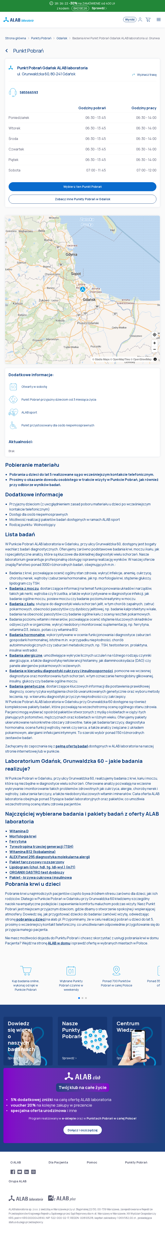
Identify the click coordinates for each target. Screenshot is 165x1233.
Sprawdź (98, 8)
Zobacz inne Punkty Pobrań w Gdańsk (82, 199)
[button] (82, 290)
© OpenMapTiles (120, 359)
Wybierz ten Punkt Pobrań (82, 187)
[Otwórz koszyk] (148, 19)
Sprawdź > (15, 1058)
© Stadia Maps (101, 359)
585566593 (29, 92)
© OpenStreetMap (141, 359)
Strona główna (15, 38)
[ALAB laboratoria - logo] (18, 19)
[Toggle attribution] (155, 359)
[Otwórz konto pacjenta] (140, 19)
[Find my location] (154, 335)
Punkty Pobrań (41, 38)
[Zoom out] (154, 349)
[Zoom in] (154, 343)
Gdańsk (62, 38)
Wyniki (130, 19)
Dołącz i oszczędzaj (83, 1130)
